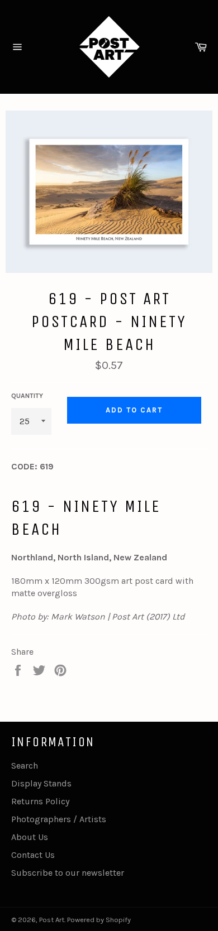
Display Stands (41, 783)
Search (24, 765)
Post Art (51, 919)
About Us (29, 837)
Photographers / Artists (58, 819)
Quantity (27, 396)
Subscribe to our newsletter (67, 872)
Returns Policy (40, 801)
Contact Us (33, 855)
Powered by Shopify (99, 919)
